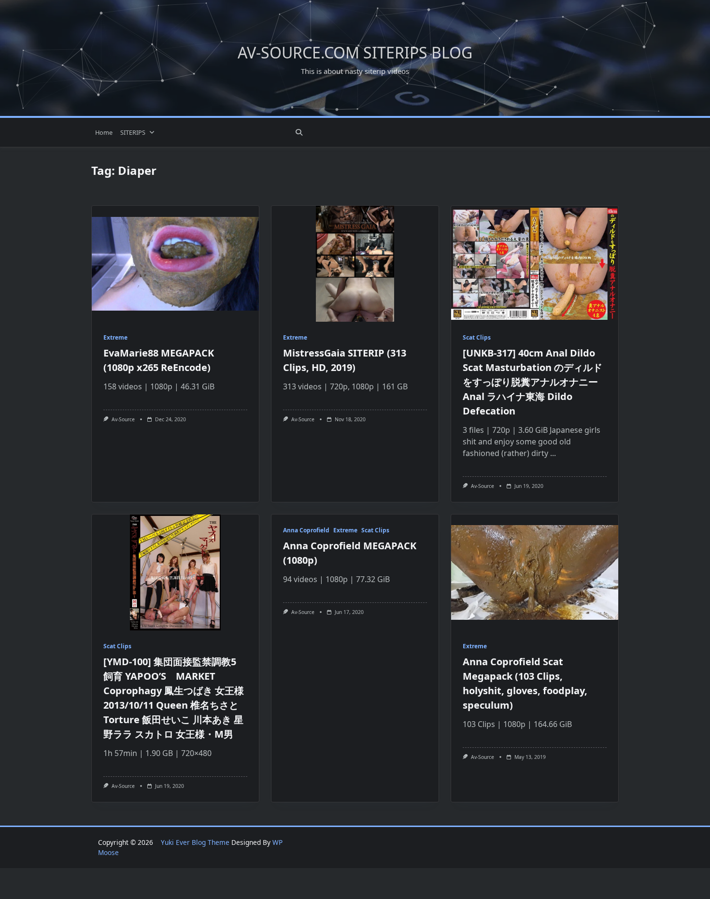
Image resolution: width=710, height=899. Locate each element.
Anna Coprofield (306, 530)
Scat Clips (477, 337)
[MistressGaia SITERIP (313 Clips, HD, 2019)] (355, 264)
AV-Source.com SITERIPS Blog (355, 52)
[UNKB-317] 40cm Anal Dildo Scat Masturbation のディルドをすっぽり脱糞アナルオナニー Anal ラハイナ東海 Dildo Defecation (532, 381)
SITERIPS (132, 132)
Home (104, 132)
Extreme (115, 337)
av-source (123, 419)
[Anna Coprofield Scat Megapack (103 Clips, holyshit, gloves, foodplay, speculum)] (534, 572)
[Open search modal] (299, 132)
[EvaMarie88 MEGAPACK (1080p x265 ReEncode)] (175, 264)
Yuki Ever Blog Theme (195, 842)
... (553, 453)
